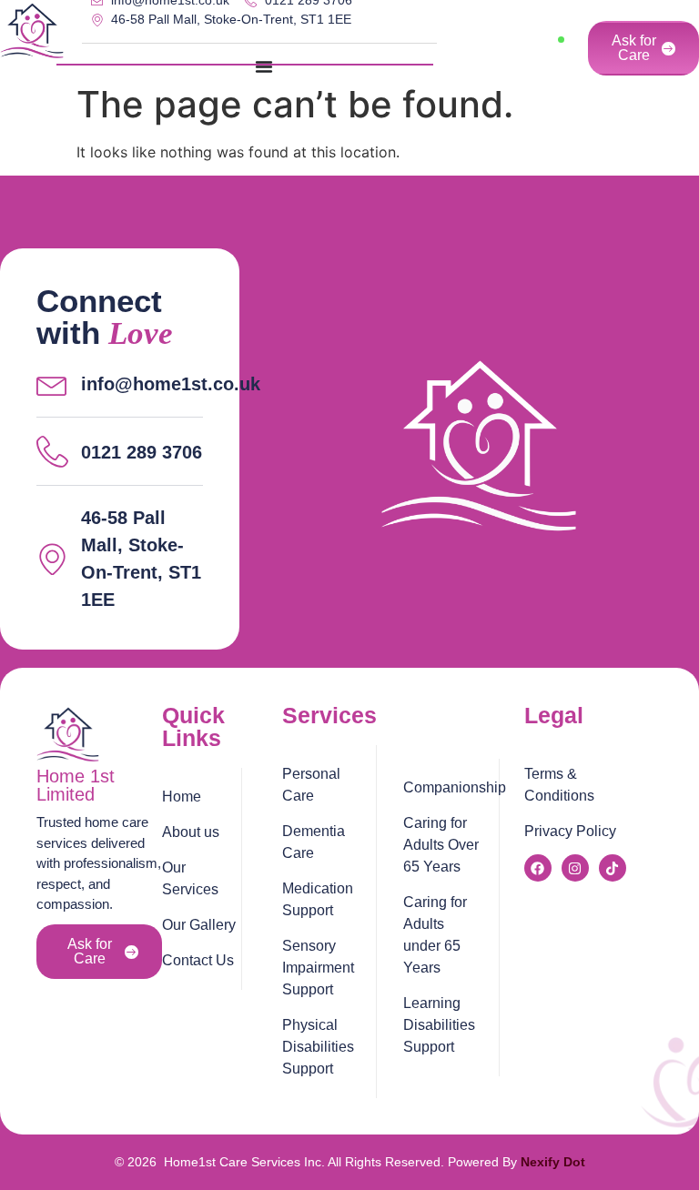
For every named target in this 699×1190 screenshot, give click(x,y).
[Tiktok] (612, 868)
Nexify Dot (553, 1162)
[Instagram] (575, 868)
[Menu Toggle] (264, 66)
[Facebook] (538, 868)
